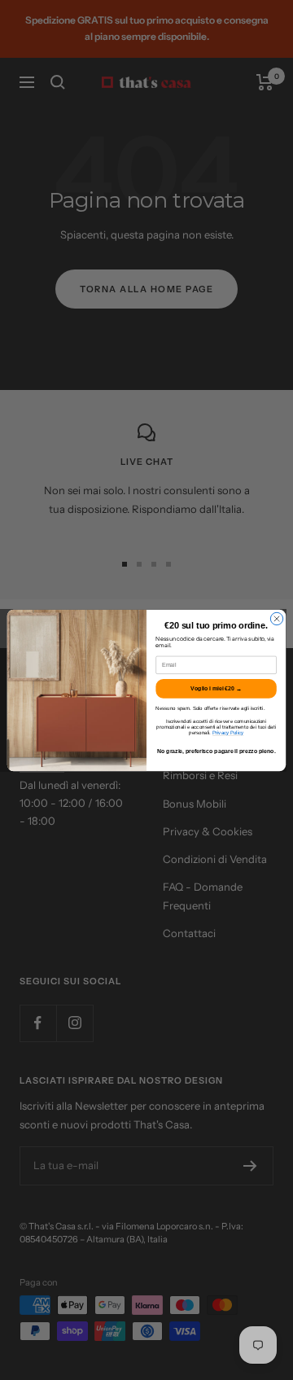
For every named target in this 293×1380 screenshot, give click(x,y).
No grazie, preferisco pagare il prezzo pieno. (216, 751)
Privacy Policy (227, 732)
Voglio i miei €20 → (215, 687)
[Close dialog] (276, 618)
